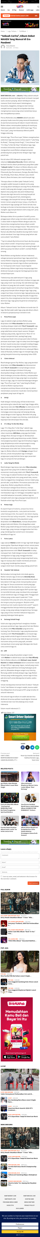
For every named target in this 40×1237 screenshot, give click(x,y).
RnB (16, 939)
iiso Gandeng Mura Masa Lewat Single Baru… (22, 1101)
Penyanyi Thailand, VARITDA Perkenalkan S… (23, 924)
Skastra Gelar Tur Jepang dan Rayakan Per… (22, 1184)
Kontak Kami (29, 1199)
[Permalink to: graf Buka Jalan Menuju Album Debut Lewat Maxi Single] (10, 777)
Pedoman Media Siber (10, 1202)
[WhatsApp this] (37, 747)
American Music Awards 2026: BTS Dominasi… (20, 1109)
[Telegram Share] (32, 747)
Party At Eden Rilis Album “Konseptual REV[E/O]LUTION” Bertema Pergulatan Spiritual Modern (9, 808)
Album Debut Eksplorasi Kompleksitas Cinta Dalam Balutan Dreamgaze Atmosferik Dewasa (29, 831)
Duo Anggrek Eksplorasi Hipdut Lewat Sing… (22, 991)
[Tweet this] (27, 747)
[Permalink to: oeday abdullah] (3, 47)
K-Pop (2, 1092)
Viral (18, 1165)
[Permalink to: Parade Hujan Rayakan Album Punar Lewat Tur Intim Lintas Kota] (10, 821)
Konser (10, 1181)
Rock (18, 915)
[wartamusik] (19, 6)
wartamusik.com (29, 1196)
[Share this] (23, 747)
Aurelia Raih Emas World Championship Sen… (22, 1167)
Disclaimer (20, 1208)
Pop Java (3, 974)
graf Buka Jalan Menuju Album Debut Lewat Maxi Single (9, 785)
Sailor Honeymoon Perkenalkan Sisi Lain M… (17, 1094)
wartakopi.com (10, 1199)
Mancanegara (12, 915)
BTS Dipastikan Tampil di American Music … (23, 1117)
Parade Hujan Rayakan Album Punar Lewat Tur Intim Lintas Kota (9, 829)
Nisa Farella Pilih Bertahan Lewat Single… (16, 976)
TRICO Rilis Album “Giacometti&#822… (22, 941)
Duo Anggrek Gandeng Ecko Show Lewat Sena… (23, 983)
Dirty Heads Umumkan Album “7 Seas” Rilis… (17, 917)
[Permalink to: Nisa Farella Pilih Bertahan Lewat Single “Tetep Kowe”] (20, 962)
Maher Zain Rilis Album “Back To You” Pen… (21, 933)
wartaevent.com (10, 1196)
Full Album (4, 915)
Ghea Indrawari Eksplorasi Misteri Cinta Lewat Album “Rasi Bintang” (29, 786)
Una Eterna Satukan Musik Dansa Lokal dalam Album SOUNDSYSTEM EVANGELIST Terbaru (30, 807)
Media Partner (29, 1202)
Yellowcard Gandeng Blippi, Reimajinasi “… (22, 1176)
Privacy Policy (29, 1205)
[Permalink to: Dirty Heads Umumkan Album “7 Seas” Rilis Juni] (20, 903)
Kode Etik (10, 1205)
